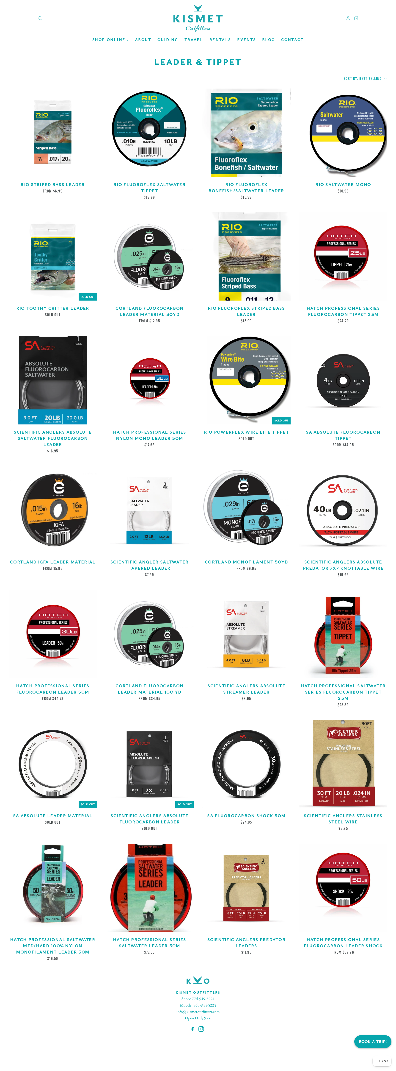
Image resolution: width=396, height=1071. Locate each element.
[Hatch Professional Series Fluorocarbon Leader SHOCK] (343, 888)
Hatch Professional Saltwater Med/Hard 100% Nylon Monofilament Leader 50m (52, 945)
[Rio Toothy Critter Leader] (53, 256)
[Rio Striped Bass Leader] (53, 133)
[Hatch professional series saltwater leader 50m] (149, 888)
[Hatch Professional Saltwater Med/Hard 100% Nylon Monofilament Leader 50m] (53, 888)
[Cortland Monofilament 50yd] (246, 510)
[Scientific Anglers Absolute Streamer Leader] (246, 634)
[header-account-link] (346, 18)
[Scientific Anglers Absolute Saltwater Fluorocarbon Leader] (53, 380)
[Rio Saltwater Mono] (343, 133)
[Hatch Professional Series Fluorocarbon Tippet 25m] (343, 256)
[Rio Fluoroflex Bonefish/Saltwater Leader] (246, 133)
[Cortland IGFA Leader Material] (53, 510)
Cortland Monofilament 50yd (246, 562)
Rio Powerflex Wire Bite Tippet (246, 432)
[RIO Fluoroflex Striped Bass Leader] (246, 256)
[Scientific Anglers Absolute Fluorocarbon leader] (149, 764)
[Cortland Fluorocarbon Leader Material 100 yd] (149, 634)
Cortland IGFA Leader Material (52, 562)
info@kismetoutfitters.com (198, 1012)
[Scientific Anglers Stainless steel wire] (343, 764)
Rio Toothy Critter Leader (52, 308)
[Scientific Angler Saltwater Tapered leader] (149, 510)
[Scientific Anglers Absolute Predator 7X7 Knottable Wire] (343, 510)
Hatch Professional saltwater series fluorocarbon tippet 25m (343, 692)
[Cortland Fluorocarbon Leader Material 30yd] (149, 256)
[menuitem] (110, 40)
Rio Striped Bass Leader (53, 184)
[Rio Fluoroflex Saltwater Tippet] (149, 133)
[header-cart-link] (354, 18)
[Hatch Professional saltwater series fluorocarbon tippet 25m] (343, 634)
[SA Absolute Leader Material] (53, 764)
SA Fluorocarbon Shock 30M (246, 815)
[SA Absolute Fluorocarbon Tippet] (343, 380)
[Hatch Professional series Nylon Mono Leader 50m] (149, 380)
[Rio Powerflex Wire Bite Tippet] (246, 380)
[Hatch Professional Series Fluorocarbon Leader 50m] (53, 634)
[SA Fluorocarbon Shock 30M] (246, 764)
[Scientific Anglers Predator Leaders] (246, 888)
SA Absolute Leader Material (53, 815)
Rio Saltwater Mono (343, 184)
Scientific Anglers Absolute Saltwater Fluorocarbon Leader (53, 438)
